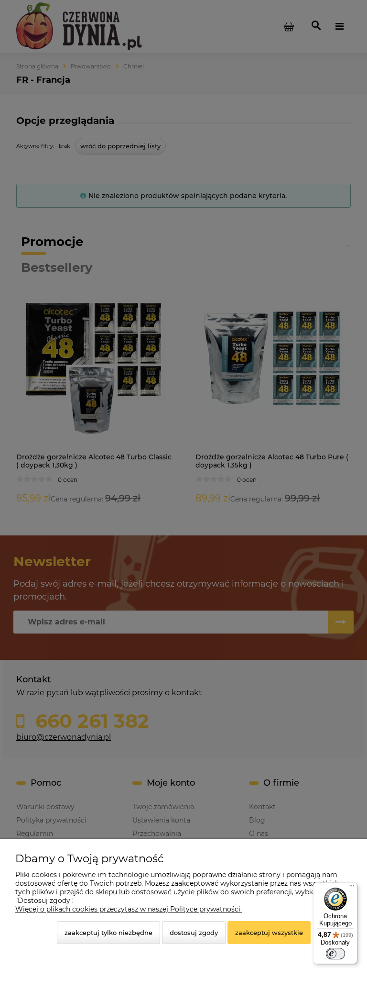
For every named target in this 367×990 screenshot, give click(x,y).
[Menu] (351, 888)
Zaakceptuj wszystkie (269, 932)
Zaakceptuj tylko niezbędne (108, 932)
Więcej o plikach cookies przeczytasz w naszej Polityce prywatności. (128, 909)
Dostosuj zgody (194, 932)
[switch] (335, 953)
